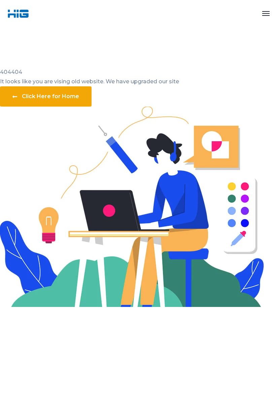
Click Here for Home (50, 96)
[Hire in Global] (18, 13)
